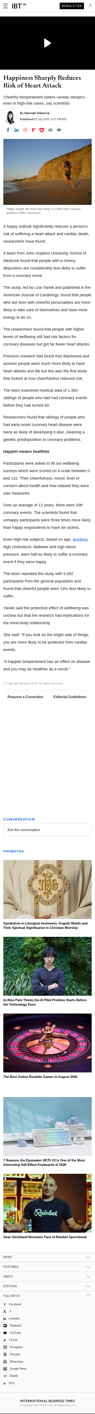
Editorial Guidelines (69, 697)
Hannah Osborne (36, 113)
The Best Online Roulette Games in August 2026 (40, 1077)
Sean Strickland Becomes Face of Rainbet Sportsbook (45, 1237)
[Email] (50, 130)
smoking (80, 539)
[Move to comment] (59, 130)
